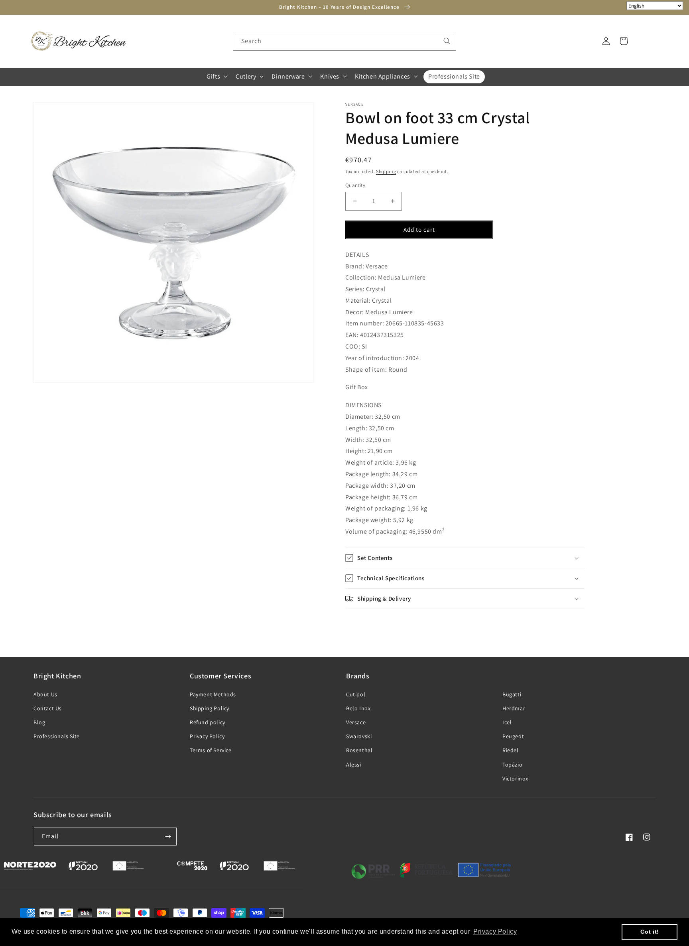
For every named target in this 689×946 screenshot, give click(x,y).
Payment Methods (213, 694)
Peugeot (513, 736)
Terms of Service (211, 750)
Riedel (510, 750)
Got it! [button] (649, 931)
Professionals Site (56, 736)
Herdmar (513, 708)
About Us (45, 694)
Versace (356, 722)
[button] (216, 76)
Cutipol (355, 694)
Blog (39, 722)
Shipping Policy (209, 708)
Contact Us (47, 708)
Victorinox (515, 778)
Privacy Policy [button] (495, 931)
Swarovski (359, 736)
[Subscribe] (168, 836)
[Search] (447, 41)
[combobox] (344, 41)
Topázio (512, 764)
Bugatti (511, 694)
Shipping (386, 171)
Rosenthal (359, 750)
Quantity (355, 185)
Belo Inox (358, 708)
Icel (507, 722)
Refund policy (207, 722)
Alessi (353, 764)
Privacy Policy (207, 736)
